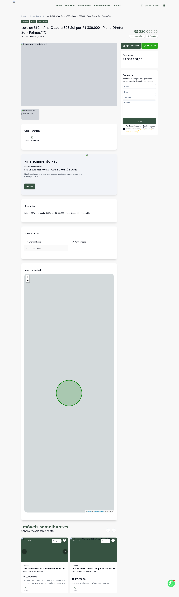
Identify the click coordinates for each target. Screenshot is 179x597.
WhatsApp (151, 45)
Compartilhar (138, 36)
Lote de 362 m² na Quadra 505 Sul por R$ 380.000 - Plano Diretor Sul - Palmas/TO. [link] (78, 16)
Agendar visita (132, 45)
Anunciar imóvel (102, 5)
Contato (117, 5)
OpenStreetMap (99, 511)
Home (59, 5)
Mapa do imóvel (32, 270)
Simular (29, 186)
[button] (27, 277)
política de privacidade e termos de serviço (140, 131)
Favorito (153, 36)
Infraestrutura (31, 233)
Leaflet (89, 511)
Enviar (139, 121)
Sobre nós (70, 5)
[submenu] (163, 5)
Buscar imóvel (84, 5)
